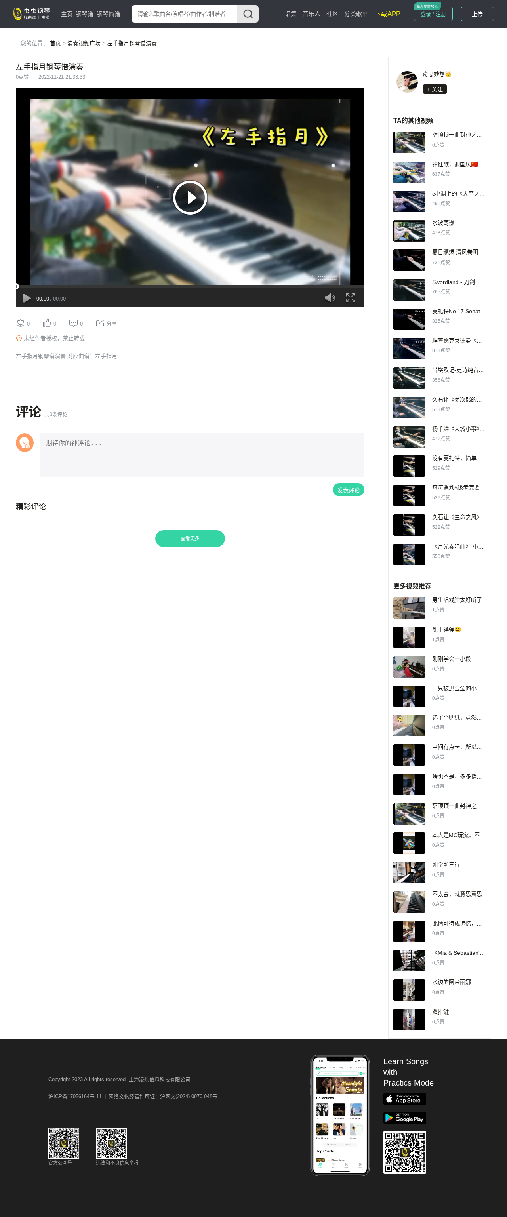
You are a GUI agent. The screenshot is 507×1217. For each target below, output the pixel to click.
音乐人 (311, 14)
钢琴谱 (84, 14)
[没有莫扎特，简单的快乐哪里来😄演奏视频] (409, 466)
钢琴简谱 (108, 14)
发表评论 (348, 490)
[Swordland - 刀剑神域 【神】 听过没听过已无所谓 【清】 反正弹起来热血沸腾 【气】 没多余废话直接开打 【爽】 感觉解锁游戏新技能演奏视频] (409, 290)
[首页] (33, 13)
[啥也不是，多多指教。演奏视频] (409, 784)
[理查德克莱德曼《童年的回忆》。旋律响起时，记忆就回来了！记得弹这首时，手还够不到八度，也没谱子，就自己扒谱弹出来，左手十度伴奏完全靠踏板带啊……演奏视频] (409, 348)
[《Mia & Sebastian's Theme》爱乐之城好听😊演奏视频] (409, 960)
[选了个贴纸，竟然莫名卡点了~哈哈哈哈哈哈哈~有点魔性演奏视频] (409, 725)
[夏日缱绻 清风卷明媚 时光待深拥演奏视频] (409, 260)
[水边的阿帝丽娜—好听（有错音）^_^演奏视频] (409, 990)
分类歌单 (356, 14)
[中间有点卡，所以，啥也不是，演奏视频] (409, 755)
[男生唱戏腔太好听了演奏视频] (409, 608)
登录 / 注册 (433, 14)
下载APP (387, 14)
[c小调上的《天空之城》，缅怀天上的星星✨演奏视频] (409, 201)
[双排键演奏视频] (409, 1019)
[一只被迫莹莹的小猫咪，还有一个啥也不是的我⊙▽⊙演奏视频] (409, 696)
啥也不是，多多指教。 (460, 776)
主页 (67, 14)
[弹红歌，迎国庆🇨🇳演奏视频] (409, 172)
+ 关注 (435, 89)
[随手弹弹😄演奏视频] (409, 637)
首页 (55, 43)
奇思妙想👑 (437, 74)
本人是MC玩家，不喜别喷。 (467, 835)
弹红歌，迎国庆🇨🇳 (455, 164)
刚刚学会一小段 (451, 659)
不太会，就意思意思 (457, 894)
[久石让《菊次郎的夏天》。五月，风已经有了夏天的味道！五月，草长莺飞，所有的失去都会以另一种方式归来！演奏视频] (409, 407)
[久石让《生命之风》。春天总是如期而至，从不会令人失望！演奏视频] (409, 525)
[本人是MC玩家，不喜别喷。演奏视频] (409, 843)
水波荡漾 (443, 223)
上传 (477, 14)
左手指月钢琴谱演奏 (132, 43)
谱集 (291, 14)
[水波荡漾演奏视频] (409, 231)
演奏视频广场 (84, 43)
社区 (332, 14)
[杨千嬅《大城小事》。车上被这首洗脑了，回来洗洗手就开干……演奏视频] (409, 437)
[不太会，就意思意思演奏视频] (409, 902)
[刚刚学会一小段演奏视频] (409, 667)
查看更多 (190, 538)
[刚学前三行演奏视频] (409, 872)
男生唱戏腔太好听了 (457, 600)
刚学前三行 (446, 864)
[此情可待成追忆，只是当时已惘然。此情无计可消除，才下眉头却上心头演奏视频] (409, 931)
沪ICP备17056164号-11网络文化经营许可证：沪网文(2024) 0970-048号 (132, 1096)
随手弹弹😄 (446, 629)
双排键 (440, 1012)
